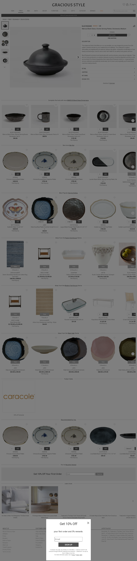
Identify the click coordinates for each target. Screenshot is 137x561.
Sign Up (68, 545)
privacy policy (79, 554)
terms (73, 554)
